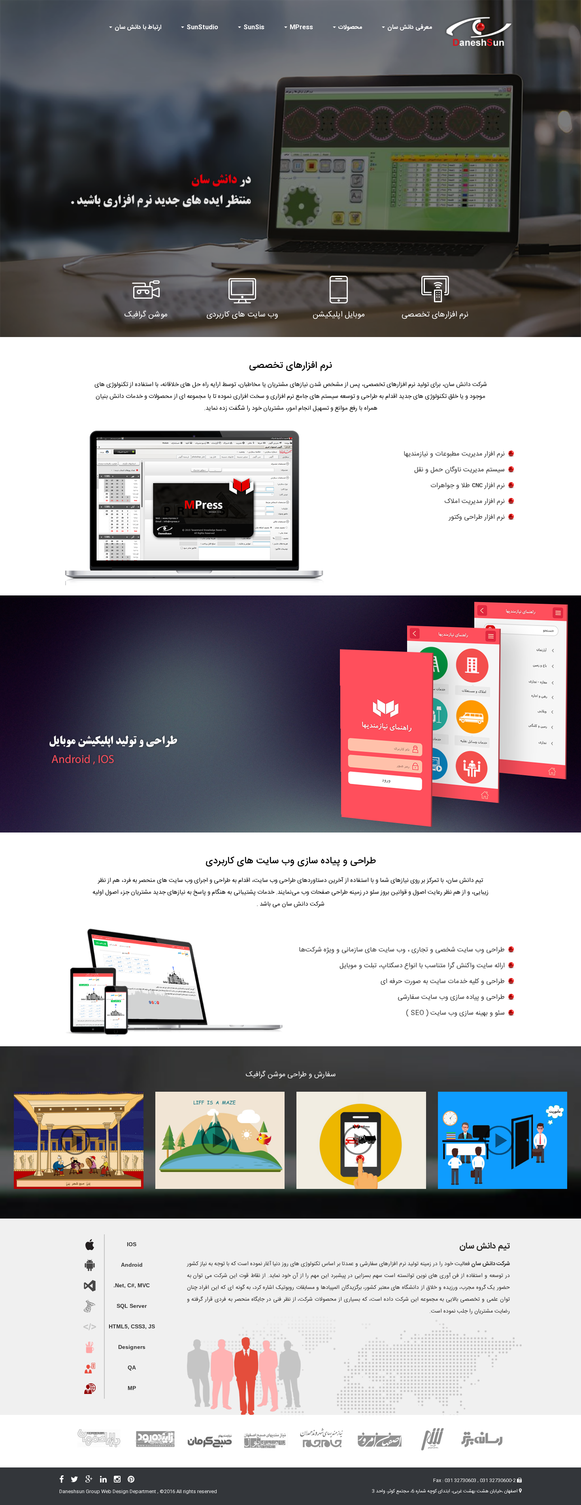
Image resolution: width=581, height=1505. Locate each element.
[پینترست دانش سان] (134, 1480)
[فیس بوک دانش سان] (64, 1480)
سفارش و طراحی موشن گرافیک (290, 1075)
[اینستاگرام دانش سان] (120, 1480)
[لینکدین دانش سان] (106, 1480)
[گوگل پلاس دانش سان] (92, 1480)
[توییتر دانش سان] (77, 1480)
